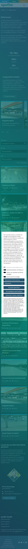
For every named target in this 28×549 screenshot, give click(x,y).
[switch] (5, 269)
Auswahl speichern (14, 287)
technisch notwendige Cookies (14, 267)
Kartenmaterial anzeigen (13, 277)
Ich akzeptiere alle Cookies (14, 291)
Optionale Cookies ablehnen (14, 295)
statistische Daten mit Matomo (14, 270)
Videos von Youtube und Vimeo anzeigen (14, 273)
